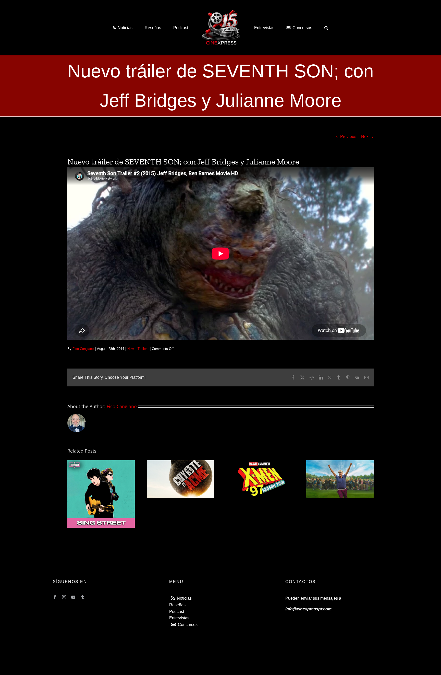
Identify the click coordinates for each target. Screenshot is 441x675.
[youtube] (73, 597)
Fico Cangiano (83, 349)
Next (365, 136)
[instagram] (64, 597)
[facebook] (55, 597)
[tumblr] (82, 597)
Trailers (143, 349)
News (131, 349)
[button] (306, 27)
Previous (348, 136)
